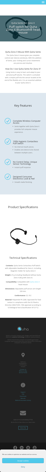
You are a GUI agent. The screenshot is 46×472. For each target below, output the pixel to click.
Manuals (23, 398)
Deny (23, 467)
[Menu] (43, 2)
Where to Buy (23, 371)
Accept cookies (23, 461)
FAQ (23, 394)
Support (23, 392)
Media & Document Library (23, 400)
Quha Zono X (35, 282)
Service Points (23, 372)
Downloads (23, 396)
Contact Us (23, 369)
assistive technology (18, 337)
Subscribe (23, 428)
